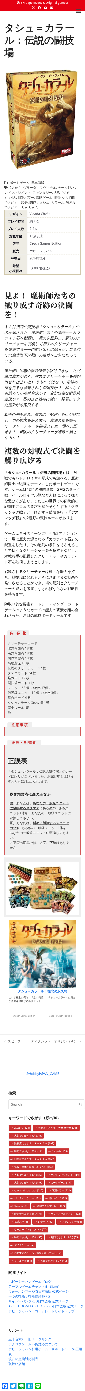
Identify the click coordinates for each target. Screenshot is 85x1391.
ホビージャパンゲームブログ (29, 1281)
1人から (60, 1151)
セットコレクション (28, 1190)
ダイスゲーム (24, 1245)
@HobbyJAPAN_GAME (42, 1073)
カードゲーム (61, 1182)
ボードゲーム (20, 182)
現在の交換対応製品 (23, 1359)
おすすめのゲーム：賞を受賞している (37, 1253)
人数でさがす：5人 (28, 1174)
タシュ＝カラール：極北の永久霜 (42, 991)
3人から (21, 1206)
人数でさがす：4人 (28, 1135)
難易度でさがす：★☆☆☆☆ (34, 1159)
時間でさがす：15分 (28, 1237)
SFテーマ (45, 1221)
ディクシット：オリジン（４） (54, 1041)
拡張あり (60, 197)
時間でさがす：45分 (28, 1214)
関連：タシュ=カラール (47, 202)
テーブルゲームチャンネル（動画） (34, 1286)
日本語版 (37, 182)
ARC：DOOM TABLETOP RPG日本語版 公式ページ (46, 1306)
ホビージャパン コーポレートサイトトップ (41, 1311)
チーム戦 (64, 187)
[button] (78, 11)
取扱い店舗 (16, 1364)
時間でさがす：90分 (65, 1237)
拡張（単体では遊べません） (33, 1167)
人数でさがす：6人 (28, 1182)
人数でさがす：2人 (53, 1261)
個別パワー (26, 197)
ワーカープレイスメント (30, 1229)
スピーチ (12, 1041)
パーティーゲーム (27, 1198)
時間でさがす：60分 (51, 1206)
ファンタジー (42, 192)
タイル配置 (23, 1261)
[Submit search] (80, 1104)
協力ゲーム (58, 1198)
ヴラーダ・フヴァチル (39, 187)
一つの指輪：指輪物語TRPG (29, 1296)
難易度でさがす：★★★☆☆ (34, 1143)
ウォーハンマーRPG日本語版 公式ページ (38, 1291)
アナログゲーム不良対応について (33, 1344)
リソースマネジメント (66, 1214)
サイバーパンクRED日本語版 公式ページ (38, 1301)
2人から (15, 187)
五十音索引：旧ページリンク (29, 1339)
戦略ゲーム (44, 197)
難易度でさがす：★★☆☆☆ (58, 1127)
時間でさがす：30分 (29, 1151)
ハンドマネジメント (65, 1174)
